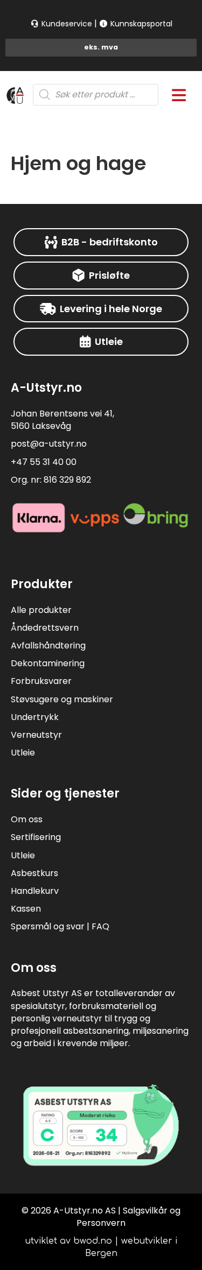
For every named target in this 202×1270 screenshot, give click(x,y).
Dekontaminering (48, 663)
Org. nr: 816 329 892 (51, 480)
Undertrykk (35, 717)
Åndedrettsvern (45, 628)
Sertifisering (36, 837)
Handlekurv (35, 891)
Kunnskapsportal (140, 23)
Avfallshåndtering (48, 645)
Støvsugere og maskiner (62, 699)
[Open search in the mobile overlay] (96, 94)
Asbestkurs (34, 873)
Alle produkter (41, 610)
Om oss (27, 819)
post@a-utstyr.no (49, 444)
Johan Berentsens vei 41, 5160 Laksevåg (62, 419)
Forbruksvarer (41, 681)
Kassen (26, 908)
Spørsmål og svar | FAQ (60, 926)
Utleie (23, 752)
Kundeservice (65, 23)
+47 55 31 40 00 (43, 462)
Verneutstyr (36, 735)
